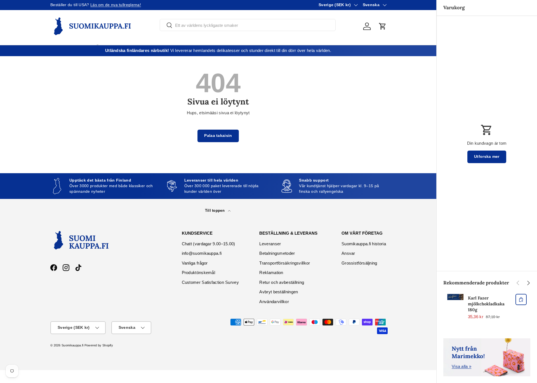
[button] (382, 26)
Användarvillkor (274, 301)
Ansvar (348, 253)
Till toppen (215, 210)
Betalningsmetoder (277, 253)
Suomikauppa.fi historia (363, 243)
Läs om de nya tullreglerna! (115, 5)
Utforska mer (487, 156)
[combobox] (247, 25)
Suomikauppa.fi (72, 345)
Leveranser (270, 243)
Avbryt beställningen (278, 291)
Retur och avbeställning (281, 282)
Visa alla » (461, 366)
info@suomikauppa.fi (202, 253)
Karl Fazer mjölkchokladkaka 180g (486, 303)
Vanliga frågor (195, 263)
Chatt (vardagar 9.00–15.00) (208, 243)
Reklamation (271, 272)
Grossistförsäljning (359, 263)
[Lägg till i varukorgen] (521, 299)
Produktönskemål (198, 272)
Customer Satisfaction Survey (210, 282)
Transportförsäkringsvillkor (284, 263)
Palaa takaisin (218, 136)
